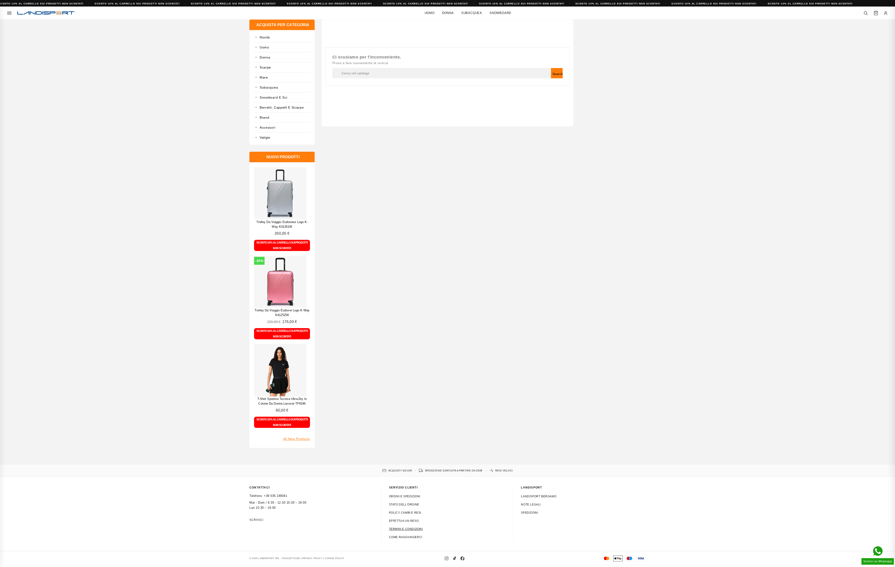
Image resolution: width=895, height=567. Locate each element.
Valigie (265, 137)
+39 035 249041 (275, 496)
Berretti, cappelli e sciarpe (282, 107)
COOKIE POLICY (334, 558)
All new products (296, 439)
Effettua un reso (404, 520)
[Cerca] (865, 13)
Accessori (267, 127)
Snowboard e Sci (273, 97)
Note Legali (531, 504)
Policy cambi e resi (405, 512)
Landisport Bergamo (538, 496)
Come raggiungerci (405, 537)
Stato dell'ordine (404, 504)
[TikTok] (454, 558)
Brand (264, 117)
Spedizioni (529, 512)
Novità (265, 37)
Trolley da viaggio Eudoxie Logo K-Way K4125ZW (282, 313)
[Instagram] (446, 558)
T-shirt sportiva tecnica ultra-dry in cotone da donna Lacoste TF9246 (282, 401)
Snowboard (500, 13)
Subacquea (471, 13)
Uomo (430, 13)
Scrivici (256, 520)
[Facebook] (462, 558)
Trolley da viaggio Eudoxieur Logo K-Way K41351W (282, 224)
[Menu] (9, 13)
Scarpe (265, 67)
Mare (264, 77)
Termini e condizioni (406, 529)
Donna (448, 13)
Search (557, 74)
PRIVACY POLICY (312, 558)
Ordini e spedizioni (404, 496)
